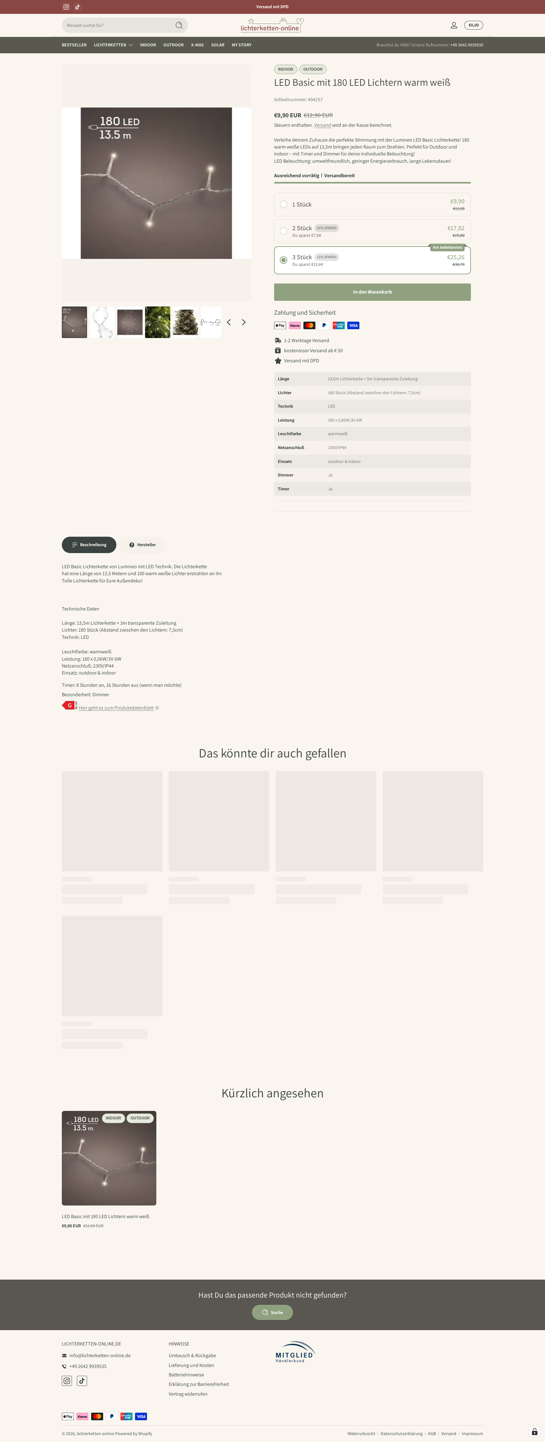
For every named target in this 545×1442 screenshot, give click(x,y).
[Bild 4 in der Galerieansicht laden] (157, 322)
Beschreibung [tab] (93, 544)
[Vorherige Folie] (228, 322)
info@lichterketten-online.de (100, 1355)
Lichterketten (110, 45)
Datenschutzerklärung (402, 1433)
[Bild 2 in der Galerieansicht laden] (102, 322)
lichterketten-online (95, 1433)
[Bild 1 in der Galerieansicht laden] (74, 322)
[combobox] (115, 25)
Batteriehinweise (186, 1374)
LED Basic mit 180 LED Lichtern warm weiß (105, 1216)
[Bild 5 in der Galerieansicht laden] (185, 322)
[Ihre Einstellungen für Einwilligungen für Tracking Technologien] (534, 1431)
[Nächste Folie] (243, 322)
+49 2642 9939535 (466, 45)
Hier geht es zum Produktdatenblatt (116, 707)
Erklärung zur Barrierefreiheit (199, 1384)
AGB (432, 1433)
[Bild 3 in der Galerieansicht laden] (130, 322)
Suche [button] (277, 1312)
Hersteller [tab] (146, 544)
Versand (322, 125)
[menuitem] (219, 1355)
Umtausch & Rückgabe (192, 1355)
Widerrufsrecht (361, 1433)
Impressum (472, 1433)
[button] (372, 204)
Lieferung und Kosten (191, 1365)
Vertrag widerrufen (188, 1394)
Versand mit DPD (272, 6)
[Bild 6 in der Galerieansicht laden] (213, 322)
